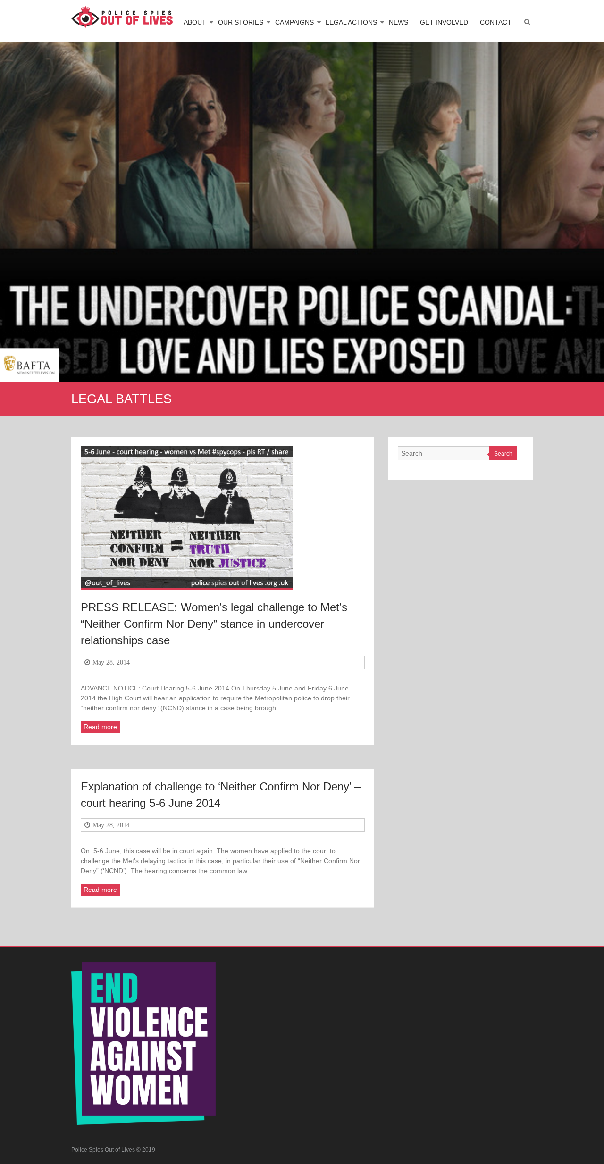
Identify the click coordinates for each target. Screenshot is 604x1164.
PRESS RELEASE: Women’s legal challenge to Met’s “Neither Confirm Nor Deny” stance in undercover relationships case (214, 624)
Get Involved (444, 22)
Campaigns (294, 22)
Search (503, 453)
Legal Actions (351, 22)
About (195, 22)
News (398, 22)
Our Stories (240, 22)
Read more (100, 727)
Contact (496, 22)
